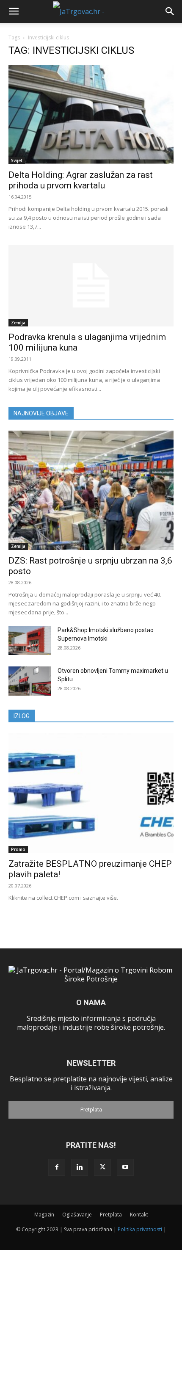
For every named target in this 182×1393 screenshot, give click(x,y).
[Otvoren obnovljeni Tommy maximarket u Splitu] (29, 681)
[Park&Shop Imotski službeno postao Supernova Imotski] (29, 640)
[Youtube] (125, 1167)
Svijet (16, 160)
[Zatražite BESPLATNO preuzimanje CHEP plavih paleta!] (91, 793)
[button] (13, 11)
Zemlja (18, 323)
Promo (18, 849)
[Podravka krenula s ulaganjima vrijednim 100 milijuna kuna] (91, 285)
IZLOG (22, 716)
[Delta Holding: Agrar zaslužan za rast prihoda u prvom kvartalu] (91, 114)
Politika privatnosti (140, 1229)
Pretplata (91, 1109)
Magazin (44, 1214)
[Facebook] (56, 1167)
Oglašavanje (77, 1214)
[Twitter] (102, 1167)
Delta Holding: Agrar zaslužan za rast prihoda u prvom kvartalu (80, 180)
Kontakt (139, 1214)
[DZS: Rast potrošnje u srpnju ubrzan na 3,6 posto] (91, 490)
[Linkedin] (79, 1167)
